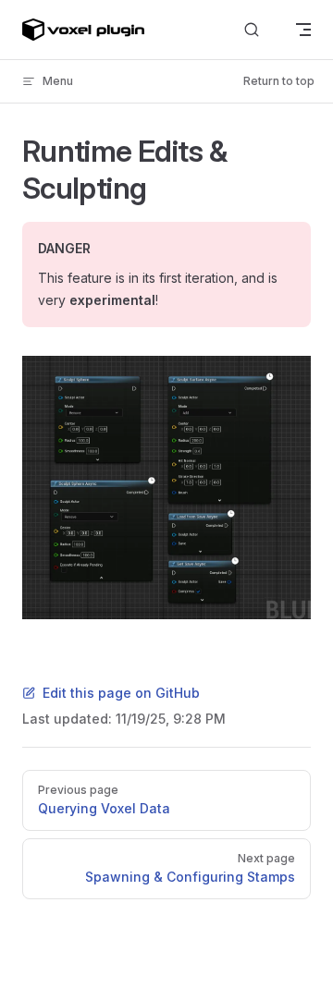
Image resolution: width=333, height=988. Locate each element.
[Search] (251, 30)
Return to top (278, 81)
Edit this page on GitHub (121, 693)
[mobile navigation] (303, 29)
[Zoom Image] (166, 487)
